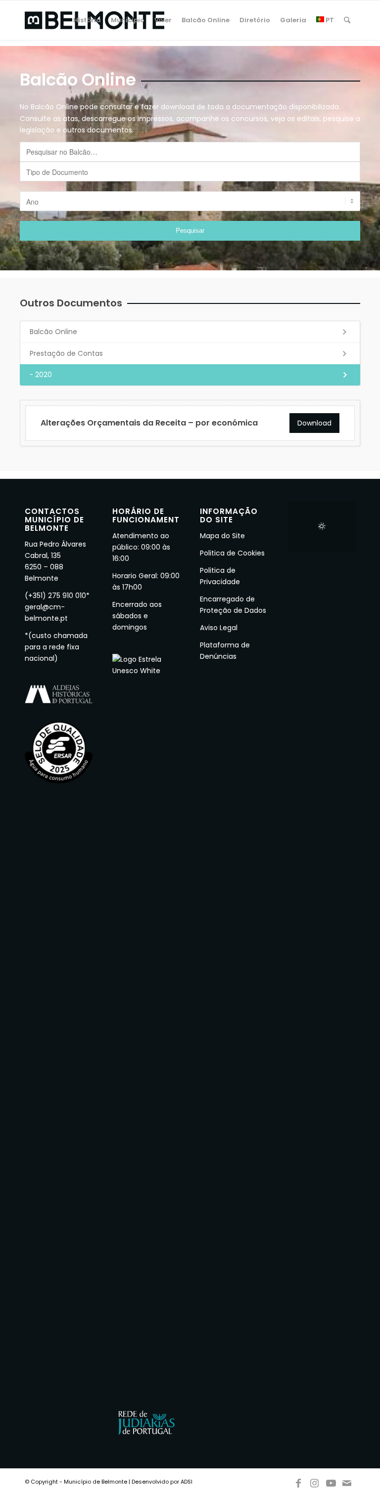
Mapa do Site (222, 536)
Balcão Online (53, 332)
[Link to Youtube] (331, 1481)
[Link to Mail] (347, 1481)
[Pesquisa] (347, 20)
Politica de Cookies (232, 553)
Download (314, 423)
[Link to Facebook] (298, 1481)
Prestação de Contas (66, 353)
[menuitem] (87, 20)
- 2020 (40, 375)
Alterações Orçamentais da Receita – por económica (149, 422)
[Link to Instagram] (314, 1481)
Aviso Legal (219, 628)
